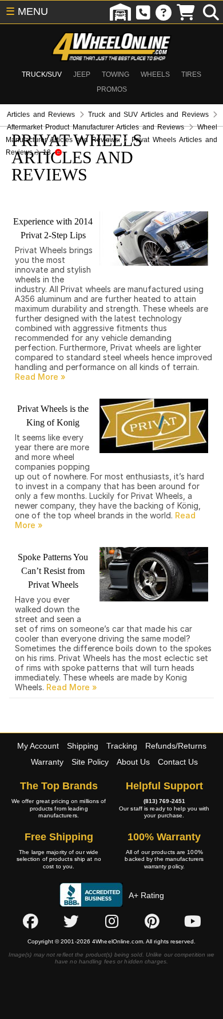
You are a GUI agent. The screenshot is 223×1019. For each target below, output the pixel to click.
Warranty (47, 761)
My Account (38, 745)
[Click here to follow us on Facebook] (30, 921)
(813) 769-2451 (164, 801)
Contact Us (178, 761)
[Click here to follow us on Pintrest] (152, 921)
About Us (133, 761)
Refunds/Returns (175, 745)
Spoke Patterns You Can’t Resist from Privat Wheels (53, 570)
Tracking (121, 745)
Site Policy (90, 761)
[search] (211, 12)
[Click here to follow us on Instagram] (111, 921)
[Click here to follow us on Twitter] (70, 921)
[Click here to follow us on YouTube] (192, 921)
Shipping (82, 745)
